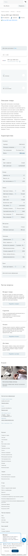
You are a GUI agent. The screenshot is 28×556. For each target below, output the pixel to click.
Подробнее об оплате (14, 336)
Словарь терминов (5, 531)
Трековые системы (5, 448)
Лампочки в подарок (6, 474)
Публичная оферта (5, 504)
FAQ (2, 515)
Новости (3, 492)
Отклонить (7, 551)
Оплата (3, 517)
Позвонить (21, 5)
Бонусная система (5, 478)
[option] (14, 32)
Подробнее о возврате (14, 303)
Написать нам (4, 410)
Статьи (3, 529)
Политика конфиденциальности (8, 498)
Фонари (3, 463)
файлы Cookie (7, 544)
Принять (15, 551)
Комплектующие (5, 467)
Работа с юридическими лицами (8, 488)
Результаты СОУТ (5, 508)
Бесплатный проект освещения (8, 476)
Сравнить (15, 17)
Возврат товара (4, 522)
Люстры (3, 437)
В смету (23, 17)
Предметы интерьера (6, 461)
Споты (2, 450)
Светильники (4, 439)
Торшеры (3, 446)
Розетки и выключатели (6, 454)
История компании (5, 494)
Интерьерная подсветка (6, 456)
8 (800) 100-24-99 (5, 401)
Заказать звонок (5, 403)
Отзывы (3, 485)
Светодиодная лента (6, 459)
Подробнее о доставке (14, 353)
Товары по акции (5, 435)
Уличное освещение (5, 452)
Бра (2, 441)
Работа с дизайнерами (6, 490)
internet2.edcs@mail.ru (6, 408)
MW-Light (22, 153)
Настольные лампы (5, 443)
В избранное (6, 17)
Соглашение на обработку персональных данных (12, 496)
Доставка (3, 520)
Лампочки (3, 465)
